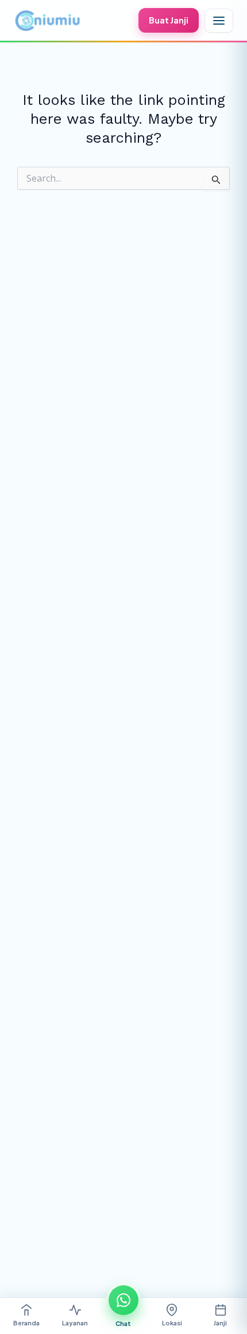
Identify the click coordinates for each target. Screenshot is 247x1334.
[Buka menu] (218, 21)
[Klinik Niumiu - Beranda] (47, 21)
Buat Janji (168, 20)
